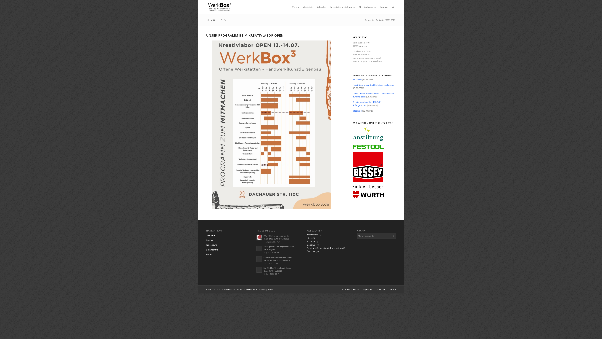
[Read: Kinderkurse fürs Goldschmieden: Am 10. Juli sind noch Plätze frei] (259, 259)
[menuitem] (295, 7)
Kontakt (210, 240)
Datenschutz (212, 249)
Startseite (210, 235)
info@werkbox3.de (362, 51)
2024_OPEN (216, 19)
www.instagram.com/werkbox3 (367, 61)
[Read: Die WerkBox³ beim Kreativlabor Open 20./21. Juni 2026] (259, 270)
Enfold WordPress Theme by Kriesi (258, 289)
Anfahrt (209, 254)
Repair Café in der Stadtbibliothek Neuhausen (373, 84)
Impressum (211, 244)
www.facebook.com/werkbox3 (367, 57)
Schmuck (311, 241)
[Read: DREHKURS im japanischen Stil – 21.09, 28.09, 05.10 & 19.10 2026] (259, 237)
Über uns (311, 251)
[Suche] (393, 7)
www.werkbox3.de (361, 54)
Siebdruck (311, 244)
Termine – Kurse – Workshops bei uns (325, 248)
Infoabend (357, 79)
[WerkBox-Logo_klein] (220, 7)
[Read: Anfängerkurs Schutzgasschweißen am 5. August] (259, 248)
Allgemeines (312, 234)
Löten (309, 238)
